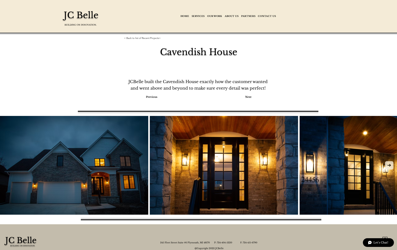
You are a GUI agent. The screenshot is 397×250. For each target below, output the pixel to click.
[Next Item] (389, 165)
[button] (198, 16)
